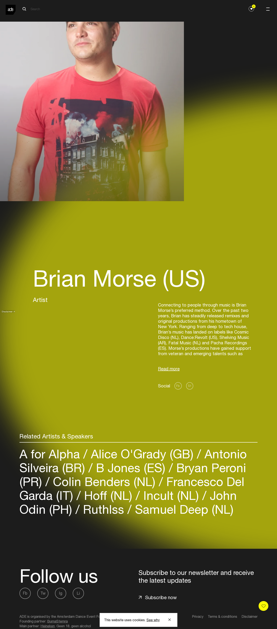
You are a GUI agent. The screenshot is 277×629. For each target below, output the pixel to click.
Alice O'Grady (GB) (142, 454)
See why (153, 620)
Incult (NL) (171, 495)
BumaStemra (57, 621)
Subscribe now (161, 597)
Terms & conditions (222, 616)
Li (78, 593)
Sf (189, 386)
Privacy (197, 616)
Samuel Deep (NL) (183, 509)
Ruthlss (103, 509)
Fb (178, 386)
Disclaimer (7, 311)
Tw (42, 593)
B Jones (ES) (131, 468)
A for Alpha (51, 454)
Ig (60, 593)
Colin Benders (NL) (104, 482)
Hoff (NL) (108, 495)
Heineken (47, 626)
